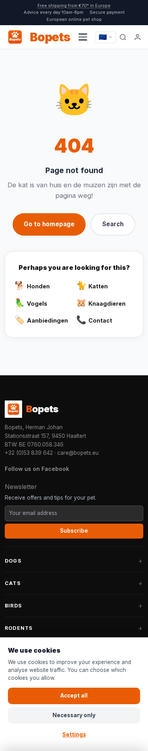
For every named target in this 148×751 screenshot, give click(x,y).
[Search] (123, 37)
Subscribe (74, 531)
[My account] (138, 37)
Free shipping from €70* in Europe (74, 5)
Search (113, 224)
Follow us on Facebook (37, 468)
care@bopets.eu (78, 453)
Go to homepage (49, 224)
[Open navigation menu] (83, 37)
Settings (74, 734)
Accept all (74, 695)
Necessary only (74, 715)
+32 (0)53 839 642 (29, 453)
